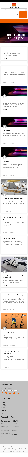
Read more (3, 439)
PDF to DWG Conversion (15, 421)
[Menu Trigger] (25, 21)
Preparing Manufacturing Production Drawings (11, 352)
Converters (6, 130)
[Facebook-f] (2, 393)
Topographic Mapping (10, 49)
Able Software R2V (9, 238)
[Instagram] (6, 393)
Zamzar (5, 68)
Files (4, 100)
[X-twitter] (18, 393)
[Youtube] (10, 393)
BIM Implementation (5, 421)
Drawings (6, 161)
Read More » (5, 58)
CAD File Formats (8, 332)
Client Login (23, 14)
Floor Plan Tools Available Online (13, 198)
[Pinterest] (14, 393)
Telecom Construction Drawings (13, 295)
